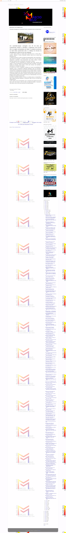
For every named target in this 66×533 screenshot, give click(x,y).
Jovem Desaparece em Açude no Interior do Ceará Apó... (50, 348)
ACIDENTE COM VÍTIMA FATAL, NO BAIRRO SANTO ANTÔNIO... (50, 444)
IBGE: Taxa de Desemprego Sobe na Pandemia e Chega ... (50, 396)
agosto (46, 500)
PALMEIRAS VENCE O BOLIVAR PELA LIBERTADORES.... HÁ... (50, 415)
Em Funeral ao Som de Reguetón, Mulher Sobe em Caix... (50, 385)
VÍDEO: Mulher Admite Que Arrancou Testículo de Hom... (50, 457)
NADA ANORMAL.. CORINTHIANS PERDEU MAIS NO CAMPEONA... (50, 311)
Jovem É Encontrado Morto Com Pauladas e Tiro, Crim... (50, 246)
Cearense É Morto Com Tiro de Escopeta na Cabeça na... (50, 242)
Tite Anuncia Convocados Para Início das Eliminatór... (50, 387)
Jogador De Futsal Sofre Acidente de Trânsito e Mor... (50, 259)
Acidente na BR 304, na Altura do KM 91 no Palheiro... (50, 338)
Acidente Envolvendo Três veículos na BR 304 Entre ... (50, 316)
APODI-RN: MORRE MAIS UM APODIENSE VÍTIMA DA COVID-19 (50, 309)
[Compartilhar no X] (24, 92)
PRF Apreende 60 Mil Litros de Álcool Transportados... (50, 468)
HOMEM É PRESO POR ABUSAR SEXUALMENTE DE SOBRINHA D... (50, 274)
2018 (45, 512)
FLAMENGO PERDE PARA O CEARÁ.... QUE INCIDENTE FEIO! (50, 472)
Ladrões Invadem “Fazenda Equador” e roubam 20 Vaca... (50, 278)
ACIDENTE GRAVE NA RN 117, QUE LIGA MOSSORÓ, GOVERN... (50, 253)
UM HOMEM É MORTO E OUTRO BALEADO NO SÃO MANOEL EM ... (50, 389)
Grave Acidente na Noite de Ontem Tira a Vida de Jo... (50, 250)
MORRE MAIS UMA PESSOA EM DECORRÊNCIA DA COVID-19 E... (50, 488)
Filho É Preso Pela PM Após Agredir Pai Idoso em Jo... (50, 446)
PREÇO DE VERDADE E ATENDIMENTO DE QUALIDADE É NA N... (50, 226)
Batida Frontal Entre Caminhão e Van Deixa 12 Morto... (50, 363)
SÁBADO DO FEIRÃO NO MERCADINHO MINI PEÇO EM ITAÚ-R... (50, 268)
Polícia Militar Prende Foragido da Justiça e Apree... (50, 470)
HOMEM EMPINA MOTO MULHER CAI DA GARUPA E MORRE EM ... (50, 482)
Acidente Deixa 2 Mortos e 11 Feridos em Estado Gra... (49, 400)
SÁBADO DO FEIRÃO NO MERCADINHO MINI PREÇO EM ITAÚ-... (50, 379)
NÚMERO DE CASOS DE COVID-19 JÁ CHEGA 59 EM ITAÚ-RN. (50, 306)
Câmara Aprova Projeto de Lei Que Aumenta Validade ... (50, 322)
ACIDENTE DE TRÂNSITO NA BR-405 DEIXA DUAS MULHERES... (50, 486)
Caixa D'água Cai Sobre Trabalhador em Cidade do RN (50, 331)
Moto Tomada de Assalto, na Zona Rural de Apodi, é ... (50, 367)
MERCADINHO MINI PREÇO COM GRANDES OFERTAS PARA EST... (50, 292)
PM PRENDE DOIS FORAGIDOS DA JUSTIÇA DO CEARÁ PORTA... (50, 248)
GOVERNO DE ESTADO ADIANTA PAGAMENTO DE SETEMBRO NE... (50, 452)
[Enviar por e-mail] (22, 92)
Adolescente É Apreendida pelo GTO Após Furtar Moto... (50, 392)
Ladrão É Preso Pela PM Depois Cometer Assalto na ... (50, 413)
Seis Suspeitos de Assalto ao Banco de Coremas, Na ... (50, 365)
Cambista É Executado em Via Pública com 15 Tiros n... (50, 484)
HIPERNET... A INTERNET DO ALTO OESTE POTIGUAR (50, 494)
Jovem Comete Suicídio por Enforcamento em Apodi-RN (50, 318)
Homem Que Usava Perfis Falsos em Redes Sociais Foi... (50, 300)
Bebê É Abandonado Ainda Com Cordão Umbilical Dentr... (50, 448)
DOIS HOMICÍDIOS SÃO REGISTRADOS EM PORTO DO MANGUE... (50, 314)
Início (44, 525)
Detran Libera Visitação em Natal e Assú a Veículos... (50, 265)
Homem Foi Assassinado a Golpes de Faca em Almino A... (50, 244)
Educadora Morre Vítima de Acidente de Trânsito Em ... (49, 423)
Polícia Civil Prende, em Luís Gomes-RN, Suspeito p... (49, 432)
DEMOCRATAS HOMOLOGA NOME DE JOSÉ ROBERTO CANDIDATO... (50, 479)
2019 (45, 511)
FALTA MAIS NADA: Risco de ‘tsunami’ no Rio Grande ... (49, 346)
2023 (45, 205)
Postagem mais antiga (36, 122)
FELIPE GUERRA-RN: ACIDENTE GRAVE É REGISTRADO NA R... (50, 369)
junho (46, 503)
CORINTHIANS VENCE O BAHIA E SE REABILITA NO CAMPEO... (50, 419)
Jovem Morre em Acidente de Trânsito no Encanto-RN (49, 455)
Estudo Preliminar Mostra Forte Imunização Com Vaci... (50, 263)
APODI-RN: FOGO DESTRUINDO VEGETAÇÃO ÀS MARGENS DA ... (50, 239)
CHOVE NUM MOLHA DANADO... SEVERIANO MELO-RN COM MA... (50, 271)
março (46, 507)
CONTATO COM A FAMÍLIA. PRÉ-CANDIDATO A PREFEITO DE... (50, 261)
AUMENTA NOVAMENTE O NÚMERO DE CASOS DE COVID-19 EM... (50, 281)
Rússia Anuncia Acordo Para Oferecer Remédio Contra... (50, 289)
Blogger (39, 530)
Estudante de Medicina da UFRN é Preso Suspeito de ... (50, 427)
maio (46, 504)
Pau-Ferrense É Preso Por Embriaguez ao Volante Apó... (50, 296)
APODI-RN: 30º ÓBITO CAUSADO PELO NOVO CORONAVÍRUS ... (50, 217)
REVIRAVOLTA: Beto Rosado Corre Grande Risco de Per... (50, 496)
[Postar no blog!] (23, 92)
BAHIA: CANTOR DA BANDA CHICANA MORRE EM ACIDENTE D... (50, 372)
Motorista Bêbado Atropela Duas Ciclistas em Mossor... (50, 434)
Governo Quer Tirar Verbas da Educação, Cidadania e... (50, 417)
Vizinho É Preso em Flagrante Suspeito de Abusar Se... (49, 304)
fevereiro (46, 508)
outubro (46, 212)
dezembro (47, 210)
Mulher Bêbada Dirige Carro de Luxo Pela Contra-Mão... (50, 411)
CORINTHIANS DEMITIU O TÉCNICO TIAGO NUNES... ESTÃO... (49, 491)
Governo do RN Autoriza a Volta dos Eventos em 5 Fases (50, 344)
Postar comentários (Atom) (16, 127)
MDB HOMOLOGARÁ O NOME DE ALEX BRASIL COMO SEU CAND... (50, 437)
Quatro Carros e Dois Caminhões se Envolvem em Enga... (50, 383)
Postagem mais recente (14, 122)
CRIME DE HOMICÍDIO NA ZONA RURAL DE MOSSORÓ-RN (50, 342)
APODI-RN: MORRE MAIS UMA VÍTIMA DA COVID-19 (50, 336)
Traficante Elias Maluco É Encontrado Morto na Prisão (50, 334)
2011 (45, 521)
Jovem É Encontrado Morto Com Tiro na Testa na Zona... (50, 276)
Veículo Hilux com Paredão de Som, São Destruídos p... (50, 477)
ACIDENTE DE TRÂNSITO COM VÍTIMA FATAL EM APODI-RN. (50, 228)
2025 (45, 202)
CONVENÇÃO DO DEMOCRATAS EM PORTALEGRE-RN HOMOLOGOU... (50, 465)
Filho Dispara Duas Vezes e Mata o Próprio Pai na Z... (50, 459)
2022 (45, 206)
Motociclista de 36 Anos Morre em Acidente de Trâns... (50, 285)
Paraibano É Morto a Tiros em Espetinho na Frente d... (49, 234)
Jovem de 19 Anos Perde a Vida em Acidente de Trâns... (50, 374)
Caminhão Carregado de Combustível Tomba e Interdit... (50, 302)
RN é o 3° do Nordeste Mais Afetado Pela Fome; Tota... (50, 398)
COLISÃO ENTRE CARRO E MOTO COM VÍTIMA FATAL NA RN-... (50, 255)
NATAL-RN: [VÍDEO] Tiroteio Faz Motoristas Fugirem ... (50, 359)
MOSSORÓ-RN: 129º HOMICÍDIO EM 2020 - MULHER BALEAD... (50, 376)
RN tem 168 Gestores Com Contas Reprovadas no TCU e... (50, 404)
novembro (47, 211)
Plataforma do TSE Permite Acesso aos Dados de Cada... (50, 361)
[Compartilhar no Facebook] (25, 92)
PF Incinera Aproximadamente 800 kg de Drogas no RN (50, 298)
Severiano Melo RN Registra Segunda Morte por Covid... (49, 327)
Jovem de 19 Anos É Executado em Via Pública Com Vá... (50, 441)
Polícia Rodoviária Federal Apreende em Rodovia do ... (50, 439)
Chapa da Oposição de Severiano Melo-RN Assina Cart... (50, 283)
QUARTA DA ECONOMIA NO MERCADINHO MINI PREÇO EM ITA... (50, 220)
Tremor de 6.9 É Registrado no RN (50, 381)
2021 (45, 207)
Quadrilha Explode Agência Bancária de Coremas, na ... (50, 425)
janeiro (46, 509)
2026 (45, 201)
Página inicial (26, 122)
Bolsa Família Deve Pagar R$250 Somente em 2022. (50, 357)
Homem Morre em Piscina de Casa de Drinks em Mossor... (50, 340)
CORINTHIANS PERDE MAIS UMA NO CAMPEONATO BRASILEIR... (50, 475)
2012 (45, 520)
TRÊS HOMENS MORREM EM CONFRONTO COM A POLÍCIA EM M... (50, 237)
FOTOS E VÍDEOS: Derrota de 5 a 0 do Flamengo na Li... (50, 402)
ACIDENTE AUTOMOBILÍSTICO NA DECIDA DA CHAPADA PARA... (50, 463)
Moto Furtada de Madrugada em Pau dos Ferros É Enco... (50, 320)
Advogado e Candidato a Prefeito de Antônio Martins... (50, 287)
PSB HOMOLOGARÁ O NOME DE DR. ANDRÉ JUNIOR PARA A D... (50, 461)
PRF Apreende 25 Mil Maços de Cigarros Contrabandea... (50, 230)
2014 (45, 517)
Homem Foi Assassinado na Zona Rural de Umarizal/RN (50, 232)
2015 (45, 516)
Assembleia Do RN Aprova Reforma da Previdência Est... (50, 294)
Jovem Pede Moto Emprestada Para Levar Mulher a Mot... (50, 353)
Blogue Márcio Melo (15, 4)
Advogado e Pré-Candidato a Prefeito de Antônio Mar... (49, 257)
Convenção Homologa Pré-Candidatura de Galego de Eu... (50, 450)
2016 (45, 515)
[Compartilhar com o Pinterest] (26, 92)
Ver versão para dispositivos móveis (25, 124)
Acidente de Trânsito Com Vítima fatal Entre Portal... (50, 215)
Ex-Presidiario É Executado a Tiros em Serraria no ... (50, 329)
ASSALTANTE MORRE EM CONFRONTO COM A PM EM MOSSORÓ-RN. (50, 223)
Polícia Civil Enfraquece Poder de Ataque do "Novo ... (50, 409)
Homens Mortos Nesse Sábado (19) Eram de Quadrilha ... (50, 355)
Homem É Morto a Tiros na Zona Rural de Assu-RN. (50, 394)
